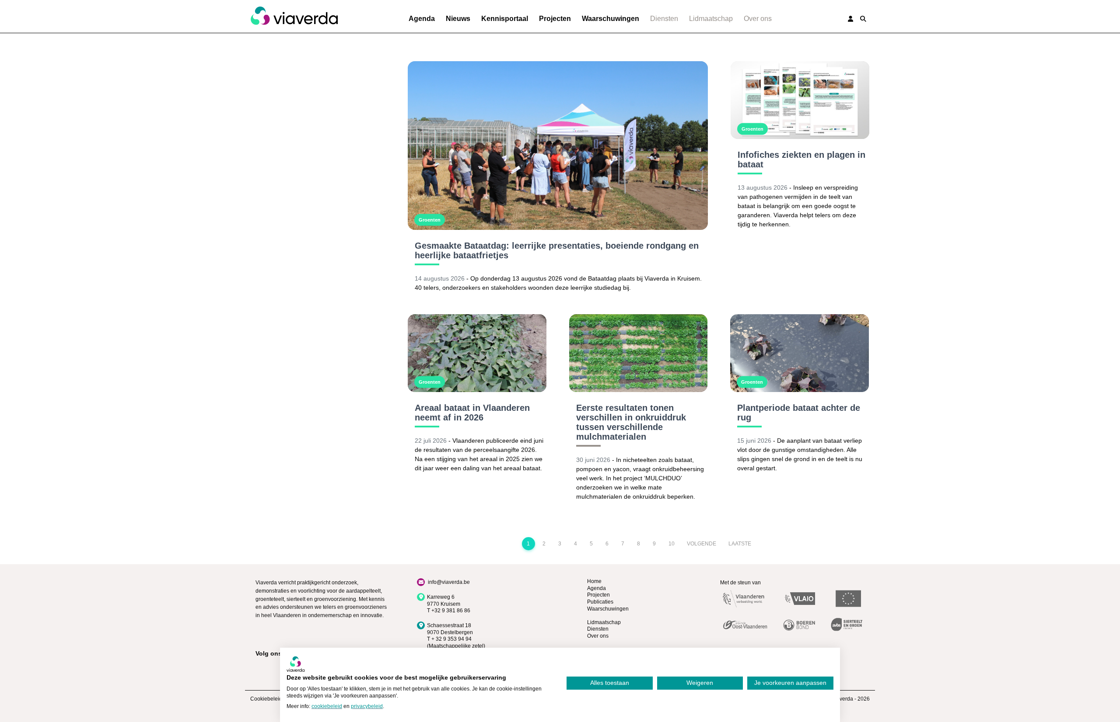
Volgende (701, 544)
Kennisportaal (504, 18)
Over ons (758, 18)
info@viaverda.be (449, 582)
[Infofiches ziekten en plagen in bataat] (800, 100)
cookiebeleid (327, 706)
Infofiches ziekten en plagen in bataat (801, 159)
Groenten (430, 219)
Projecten (555, 18)
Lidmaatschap (711, 18)
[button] (863, 19)
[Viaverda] (294, 16)
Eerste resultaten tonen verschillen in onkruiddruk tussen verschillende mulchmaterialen (631, 422)
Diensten (664, 18)
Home (594, 581)
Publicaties (600, 602)
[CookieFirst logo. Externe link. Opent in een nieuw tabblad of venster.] (295, 664)
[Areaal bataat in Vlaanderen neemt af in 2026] (477, 353)
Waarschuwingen (610, 18)
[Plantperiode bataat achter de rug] (799, 353)
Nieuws (458, 18)
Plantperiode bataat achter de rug (798, 412)
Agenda (422, 18)
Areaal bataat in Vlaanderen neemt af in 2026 (472, 412)
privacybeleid (367, 706)
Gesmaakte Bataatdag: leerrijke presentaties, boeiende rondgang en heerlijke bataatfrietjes (557, 250)
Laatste (739, 544)
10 (671, 544)
